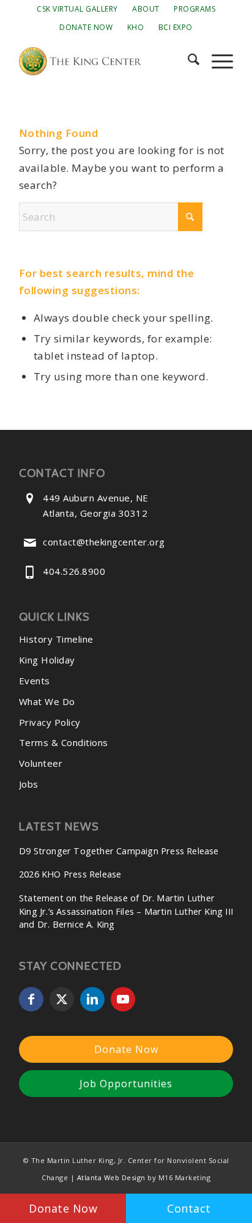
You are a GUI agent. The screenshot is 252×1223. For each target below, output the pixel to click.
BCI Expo (175, 27)
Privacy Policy (50, 722)
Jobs (29, 784)
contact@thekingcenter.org (104, 542)
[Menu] (216, 61)
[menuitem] (77, 9)
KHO (135, 27)
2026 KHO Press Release (70, 874)
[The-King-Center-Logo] (104, 61)
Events (34, 680)
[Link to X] (62, 999)
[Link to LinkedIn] (92, 999)
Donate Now (86, 27)
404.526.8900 (74, 571)
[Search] (187, 61)
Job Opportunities (126, 1083)
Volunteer (41, 763)
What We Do (47, 701)
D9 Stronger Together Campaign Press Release (119, 851)
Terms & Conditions (63, 742)
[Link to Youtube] (123, 999)
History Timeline (56, 639)
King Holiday (47, 660)
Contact (189, 1208)
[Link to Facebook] (31, 999)
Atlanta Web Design (111, 1177)
